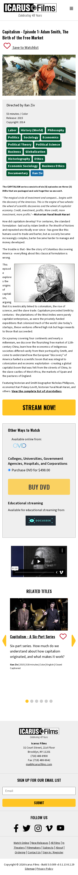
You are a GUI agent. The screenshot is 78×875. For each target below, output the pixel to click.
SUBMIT (39, 802)
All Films (55, 843)
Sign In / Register (53, 853)
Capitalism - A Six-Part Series (32, 636)
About (59, 848)
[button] (4, 641)
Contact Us (34, 853)
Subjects (48, 848)
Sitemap (30, 869)
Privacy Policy (45, 869)
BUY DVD (39, 486)
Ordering (20, 853)
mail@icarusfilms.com (39, 764)
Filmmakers (34, 848)
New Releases (39, 843)
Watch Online (21, 843)
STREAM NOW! (39, 407)
